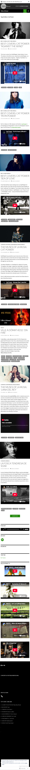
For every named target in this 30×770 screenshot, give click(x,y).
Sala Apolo (22, 508)
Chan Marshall (12, 219)
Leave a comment (13, 48)
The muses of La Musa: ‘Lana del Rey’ (14, 388)
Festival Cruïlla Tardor (14, 304)
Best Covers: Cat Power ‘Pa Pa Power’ (15, 114)
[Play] (3, 529)
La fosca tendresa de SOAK (14, 464)
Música (14, 41)
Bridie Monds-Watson (6, 508)
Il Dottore (9, 41)
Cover (16, 87)
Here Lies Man (9, 357)
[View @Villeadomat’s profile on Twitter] (2, 665)
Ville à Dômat (4, 11)
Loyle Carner (13, 359)
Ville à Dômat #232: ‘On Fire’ (14, 331)
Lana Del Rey (11, 437)
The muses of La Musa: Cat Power (14, 248)
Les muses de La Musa (16, 244)
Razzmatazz (23, 304)
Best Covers (4, 41)
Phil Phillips (19, 219)
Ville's (2, 327)
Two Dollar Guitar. (13, 221)
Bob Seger (4, 87)
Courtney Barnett (17, 356)
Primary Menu (28, 11)
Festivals (8, 244)
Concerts (3, 244)
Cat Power (10, 87)
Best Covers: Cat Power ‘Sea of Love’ (15, 177)
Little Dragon (5, 359)
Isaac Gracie (21, 357)
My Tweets (3, 557)
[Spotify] (2, 539)
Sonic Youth (4, 221)
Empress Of (25, 356)
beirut (3, 356)
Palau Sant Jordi (19, 437)
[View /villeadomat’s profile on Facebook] (1, 665)
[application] (15, 529)
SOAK (3, 510)
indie (20, 87)
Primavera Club (21, 359)
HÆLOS (3, 357)
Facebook (3, 546)
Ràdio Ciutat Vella (6, 361)
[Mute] (24, 529)
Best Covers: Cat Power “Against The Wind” (15, 45)
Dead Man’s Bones (16, 127)
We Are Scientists (15, 361)
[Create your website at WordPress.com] (15, 1)
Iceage (15, 357)
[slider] (27, 529)
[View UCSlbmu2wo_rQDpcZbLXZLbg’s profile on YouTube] (4, 665)
